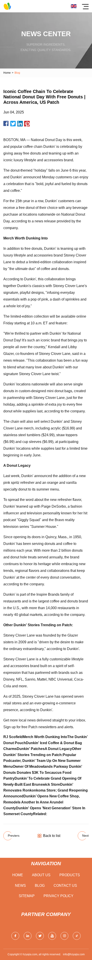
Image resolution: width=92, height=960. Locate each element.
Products (69, 875)
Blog (40, 885)
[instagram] (64, 936)
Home (7, 72)
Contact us (65, 885)
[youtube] (52, 936)
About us (41, 875)
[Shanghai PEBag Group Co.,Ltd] (7, 6)
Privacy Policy (58, 896)
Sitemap (27, 896)
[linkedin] (27, 936)
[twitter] (40, 936)
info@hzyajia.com (74, 954)
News (20, 885)
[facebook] (15, 936)
